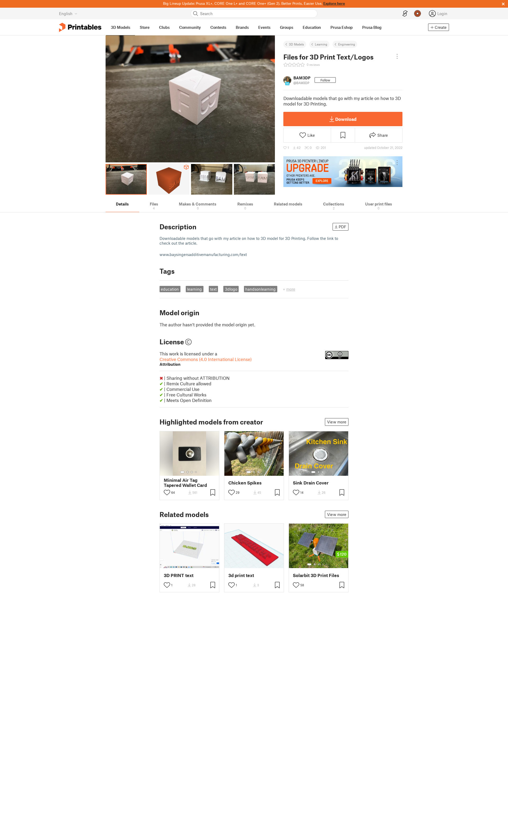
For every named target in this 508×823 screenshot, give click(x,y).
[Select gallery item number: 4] (196, 472)
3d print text (241, 575)
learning (194, 289)
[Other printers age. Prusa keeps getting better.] (342, 171)
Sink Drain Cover (311, 482)
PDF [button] (342, 226)
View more (336, 421)
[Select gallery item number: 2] (188, 472)
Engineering (346, 44)
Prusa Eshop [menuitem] (341, 27)
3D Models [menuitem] (120, 27)
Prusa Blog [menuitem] (372, 27)
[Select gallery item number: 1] (182, 472)
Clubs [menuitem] (164, 27)
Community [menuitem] (190, 27)
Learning (321, 44)
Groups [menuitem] (286, 27)
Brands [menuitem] (242, 27)
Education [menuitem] (312, 27)
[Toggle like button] (167, 492)
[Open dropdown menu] (397, 56)
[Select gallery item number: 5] (327, 564)
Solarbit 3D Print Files (316, 575)
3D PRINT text (178, 575)
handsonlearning (260, 289)
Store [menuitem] (144, 27)
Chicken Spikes (245, 482)
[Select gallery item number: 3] (192, 472)
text (213, 289)
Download (345, 119)
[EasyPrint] (405, 13)
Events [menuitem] (264, 27)
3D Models (296, 44)
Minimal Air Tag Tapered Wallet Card (185, 483)
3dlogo (231, 289)
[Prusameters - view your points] (417, 13)
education (170, 289)
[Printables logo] (80, 27)
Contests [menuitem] (218, 27)
